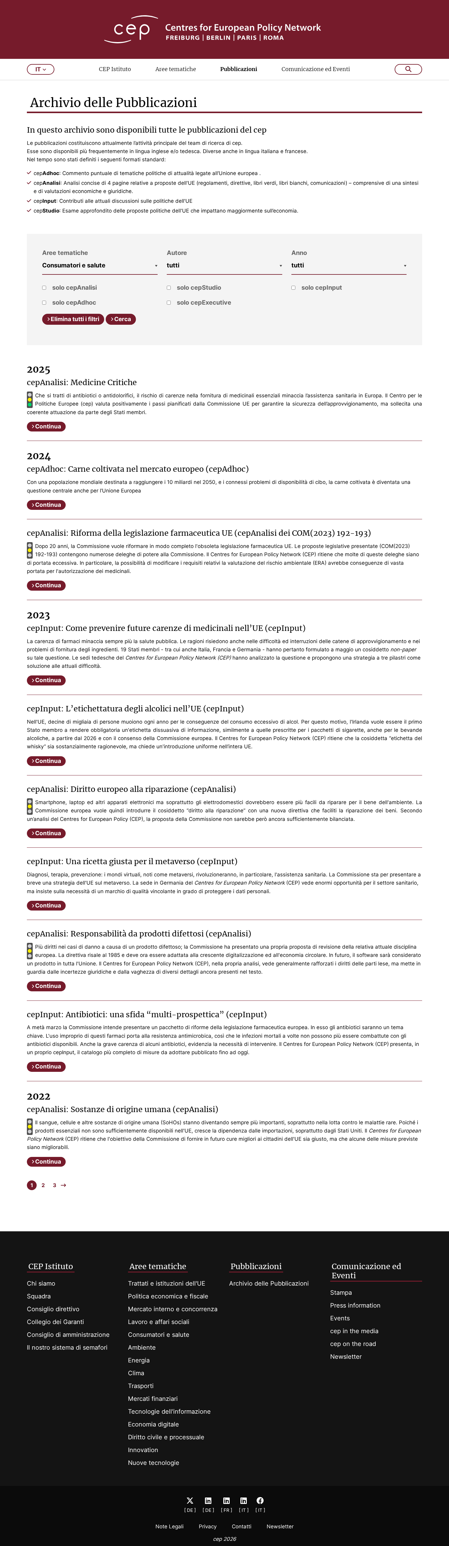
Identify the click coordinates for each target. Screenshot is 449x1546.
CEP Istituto (115, 69)
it (38, 69)
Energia (139, 1360)
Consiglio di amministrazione (68, 1334)
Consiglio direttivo (53, 1309)
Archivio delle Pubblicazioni (269, 1283)
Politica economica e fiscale (168, 1296)
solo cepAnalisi (74, 287)
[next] (63, 1185)
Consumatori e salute (158, 1334)
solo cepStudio (198, 287)
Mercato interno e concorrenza (172, 1309)
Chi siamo (41, 1283)
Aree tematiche (175, 69)
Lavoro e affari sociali (158, 1322)
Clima (136, 1373)
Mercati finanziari (153, 1398)
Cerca (122, 319)
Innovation (143, 1450)
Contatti (241, 1526)
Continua (48, 426)
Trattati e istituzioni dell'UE (166, 1283)
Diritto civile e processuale (166, 1437)
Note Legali (169, 1526)
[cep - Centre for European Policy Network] (224, 29)
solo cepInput (321, 287)
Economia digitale (153, 1424)
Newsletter (346, 1356)
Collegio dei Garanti (55, 1322)
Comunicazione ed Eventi (316, 69)
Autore (177, 252)
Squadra (39, 1296)
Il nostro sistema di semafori (67, 1347)
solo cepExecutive (203, 302)
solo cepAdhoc (73, 302)
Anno (299, 252)
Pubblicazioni (238, 69)
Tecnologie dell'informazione (169, 1411)
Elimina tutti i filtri (75, 319)
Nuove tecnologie (153, 1462)
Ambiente (142, 1347)
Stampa (341, 1292)
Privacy (208, 1526)
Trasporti (141, 1386)
